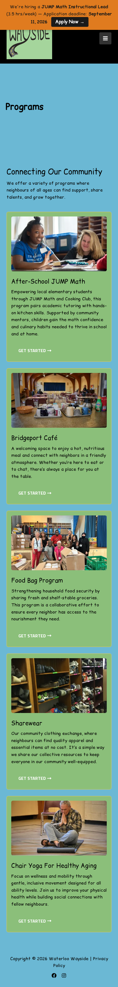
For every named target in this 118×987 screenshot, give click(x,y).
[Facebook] (54, 975)
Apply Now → (69, 22)
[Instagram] (63, 975)
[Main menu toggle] (105, 38)
